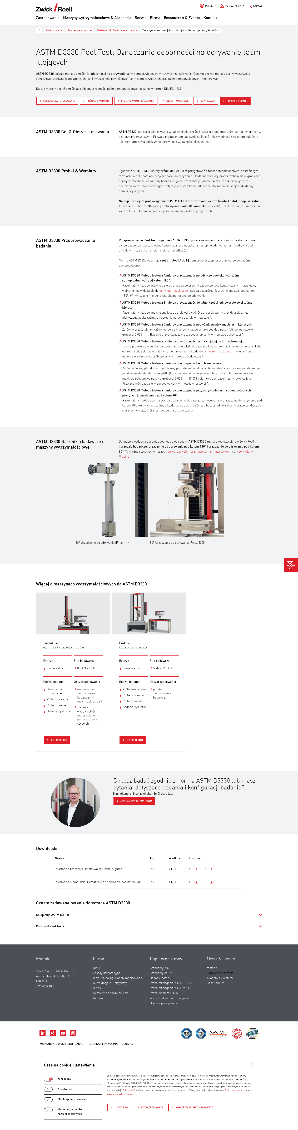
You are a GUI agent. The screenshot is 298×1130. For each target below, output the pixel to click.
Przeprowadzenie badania (137, 101)
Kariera (98, 998)
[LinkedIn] (42, 1035)
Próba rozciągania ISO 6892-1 (169, 988)
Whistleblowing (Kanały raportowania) (118, 978)
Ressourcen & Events (182, 18)
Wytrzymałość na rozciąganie (169, 998)
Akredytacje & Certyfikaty (110, 983)
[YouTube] (63, 1035)
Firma (155, 18)
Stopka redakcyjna (104, 1044)
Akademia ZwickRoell (221, 978)
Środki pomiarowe (177, 101)
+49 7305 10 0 (45, 986)
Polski (209, 6)
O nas (97, 988)
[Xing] (53, 1035)
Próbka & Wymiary (98, 101)
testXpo (212, 968)
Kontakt (210, 18)
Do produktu (59, 740)
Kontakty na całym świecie (110, 993)
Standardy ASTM (161, 973)
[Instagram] (73, 1035)
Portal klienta (234, 6)
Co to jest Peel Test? (50, 926)
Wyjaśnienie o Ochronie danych (62, 1044)
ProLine (124, 456)
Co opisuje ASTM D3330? (53, 915)
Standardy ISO (159, 968)
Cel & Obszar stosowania (59, 101)
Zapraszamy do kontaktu (136, 801)
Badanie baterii (160, 978)
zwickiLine (246, 451)
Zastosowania (48, 18)
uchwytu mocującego (173, 290)
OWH (96, 968)
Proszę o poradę (237, 101)
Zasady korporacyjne (106, 973)
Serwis (141, 18)
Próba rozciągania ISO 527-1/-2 (171, 983)
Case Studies (216, 983)
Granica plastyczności (164, 1003)
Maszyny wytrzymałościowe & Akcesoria (97, 18)
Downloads (207, 101)
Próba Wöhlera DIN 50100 (167, 993)
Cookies (127, 1044)
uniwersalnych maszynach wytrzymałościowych (199, 451)
